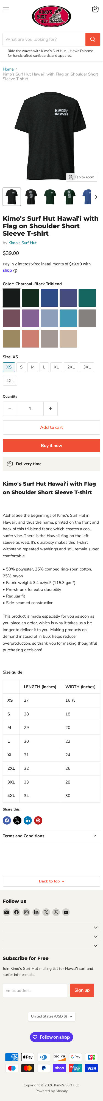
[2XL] (72, 373)
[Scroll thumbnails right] (95, 197)
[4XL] (11, 387)
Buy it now (51, 446)
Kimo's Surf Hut (23, 243)
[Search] (92, 39)
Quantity (10, 397)
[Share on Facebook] (7, 820)
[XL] (57, 373)
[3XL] (88, 373)
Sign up (82, 990)
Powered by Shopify (51, 1091)
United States (49, 1016)
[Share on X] (17, 820)
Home (8, 69)
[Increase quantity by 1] (51, 409)
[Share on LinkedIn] (28, 820)
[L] (45, 373)
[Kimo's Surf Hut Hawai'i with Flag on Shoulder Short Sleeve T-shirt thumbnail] (12, 197)
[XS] (9, 373)
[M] (33, 373)
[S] (21, 373)
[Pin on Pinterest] (38, 820)
